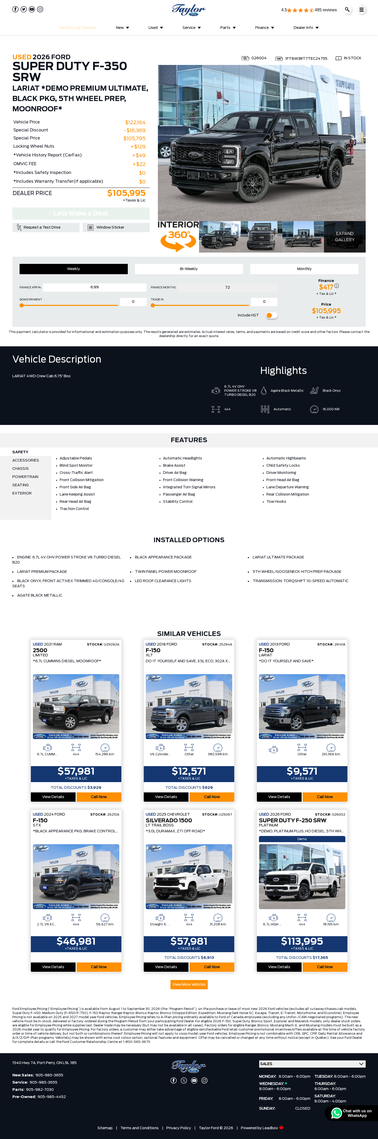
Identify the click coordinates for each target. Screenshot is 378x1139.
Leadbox (271, 1128)
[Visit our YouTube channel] (31, 9)
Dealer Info (303, 28)
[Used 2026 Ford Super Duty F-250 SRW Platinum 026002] (302, 876)
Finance (262, 28)
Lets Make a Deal (80, 214)
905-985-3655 (49, 1075)
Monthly (304, 269)
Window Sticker (110, 227)
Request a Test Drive (42, 227)
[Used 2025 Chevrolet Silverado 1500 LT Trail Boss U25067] (189, 876)
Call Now (99, 797)
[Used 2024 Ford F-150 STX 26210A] (76, 876)
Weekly (73, 269)
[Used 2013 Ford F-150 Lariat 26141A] (302, 706)
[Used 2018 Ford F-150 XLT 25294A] (189, 706)
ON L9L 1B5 (66, 1063)
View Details (53, 797)
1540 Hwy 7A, (24, 1063)
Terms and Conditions (139, 1128)
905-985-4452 (52, 1097)
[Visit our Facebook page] (15, 9)
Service (189, 28)
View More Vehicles (189, 984)
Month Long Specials (78, 28)
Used (153, 28)
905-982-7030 (40, 1090)
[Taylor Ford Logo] (189, 10)
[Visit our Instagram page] (39, 9)
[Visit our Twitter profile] (23, 9)
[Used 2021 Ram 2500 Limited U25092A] (76, 706)
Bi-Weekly (189, 269)
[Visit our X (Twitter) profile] (184, 1080)
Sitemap (105, 1128)
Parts (225, 28)
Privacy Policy (178, 1128)
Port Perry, (46, 1063)
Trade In (157, 299)
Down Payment (31, 299)
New (120, 28)
